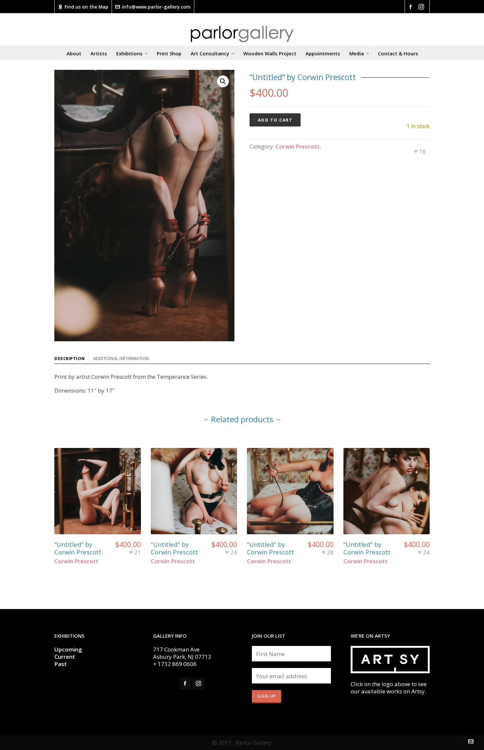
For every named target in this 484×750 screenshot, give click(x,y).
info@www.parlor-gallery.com (156, 7)
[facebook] (411, 6)
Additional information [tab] (121, 358)
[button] (223, 81)
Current (65, 656)
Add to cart (275, 120)
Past (60, 664)
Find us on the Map (86, 7)
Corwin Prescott (298, 146)
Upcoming (68, 649)
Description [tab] (69, 358)
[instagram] (422, 7)
